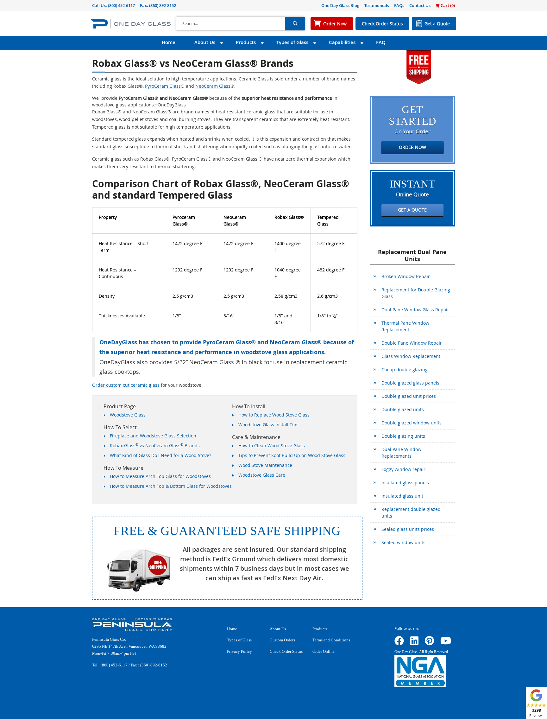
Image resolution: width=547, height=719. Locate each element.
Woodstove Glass (128, 415)
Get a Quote (437, 24)
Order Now (335, 24)
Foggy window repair (403, 469)
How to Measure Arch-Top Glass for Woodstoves (160, 476)
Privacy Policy (239, 651)
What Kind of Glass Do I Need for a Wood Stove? (160, 455)
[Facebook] (399, 642)
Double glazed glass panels (410, 383)
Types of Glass (292, 42)
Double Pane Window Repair (411, 343)
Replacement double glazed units (411, 512)
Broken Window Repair (405, 276)
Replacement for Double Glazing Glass (415, 293)
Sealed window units (403, 542)
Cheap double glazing (404, 369)
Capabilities (342, 42)
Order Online (323, 651)
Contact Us (420, 5)
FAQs (399, 5)
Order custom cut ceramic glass (126, 385)
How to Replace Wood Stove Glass (274, 415)
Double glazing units (403, 436)
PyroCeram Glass (163, 86)
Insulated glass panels (405, 483)
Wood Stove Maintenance (265, 465)
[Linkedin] (414, 642)
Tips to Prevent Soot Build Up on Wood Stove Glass (291, 455)
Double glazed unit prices (408, 396)
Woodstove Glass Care (261, 475)
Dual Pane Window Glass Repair (415, 310)
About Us (204, 42)
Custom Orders (282, 640)
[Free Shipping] (418, 66)
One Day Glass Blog (340, 5)
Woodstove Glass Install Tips (268, 425)
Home (168, 42)
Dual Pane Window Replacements (401, 452)
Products (246, 42)
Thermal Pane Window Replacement (405, 326)
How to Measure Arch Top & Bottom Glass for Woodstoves (171, 486)
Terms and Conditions (331, 640)
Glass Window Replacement (410, 356)
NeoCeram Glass (212, 86)
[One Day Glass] (131, 23)
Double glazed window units (411, 423)
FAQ (381, 42)
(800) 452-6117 (121, 5)
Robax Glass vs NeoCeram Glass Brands (155, 445)
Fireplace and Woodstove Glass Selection (153, 436)
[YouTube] (445, 642)
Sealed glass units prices (407, 529)
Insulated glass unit (402, 496)
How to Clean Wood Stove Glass (271, 445)
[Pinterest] (429, 642)
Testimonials (376, 5)
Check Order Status (382, 24)
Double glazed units (402, 409)
